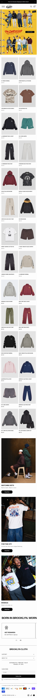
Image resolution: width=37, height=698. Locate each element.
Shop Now (6, 477)
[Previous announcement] (2, 1)
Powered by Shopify (20, 685)
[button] (4, 6)
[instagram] (27, 695)
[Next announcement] (35, 1)
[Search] (30, 7)
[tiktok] (29, 695)
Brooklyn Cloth (10, 685)
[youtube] (32, 695)
